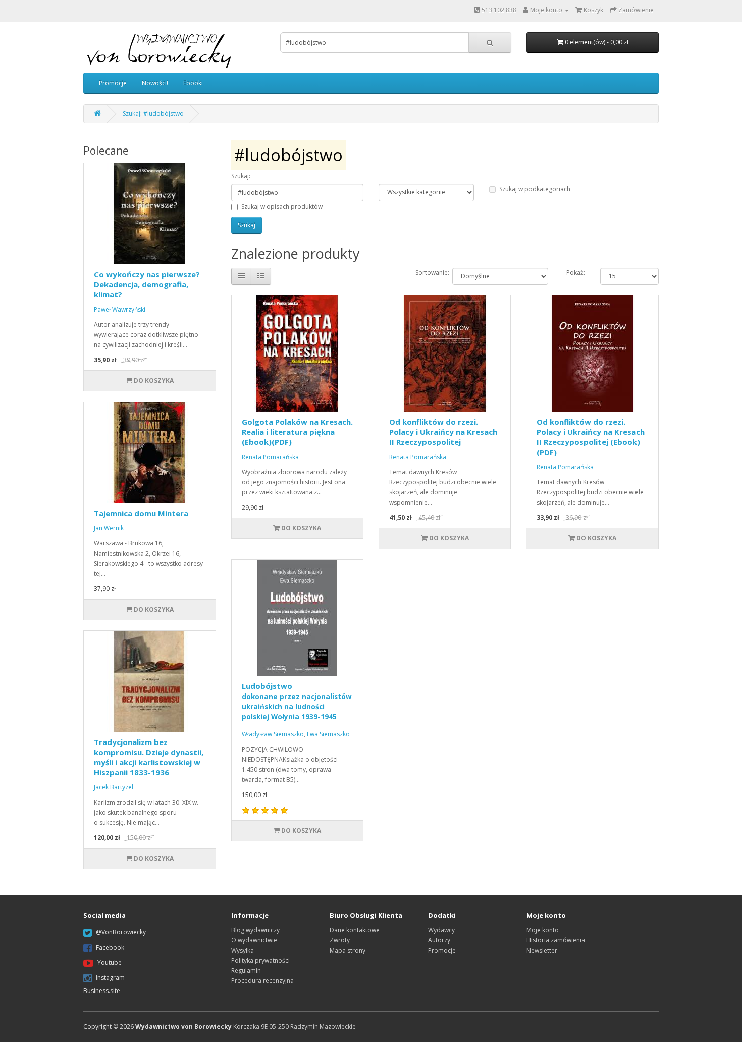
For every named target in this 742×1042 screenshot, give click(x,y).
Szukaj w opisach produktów (282, 206)
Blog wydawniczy (255, 930)
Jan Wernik (109, 528)
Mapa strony (347, 950)
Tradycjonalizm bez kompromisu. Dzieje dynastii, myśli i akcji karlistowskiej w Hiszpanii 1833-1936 (148, 757)
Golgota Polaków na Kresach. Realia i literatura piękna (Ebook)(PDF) (297, 432)
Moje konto (542, 930)
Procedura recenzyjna (262, 980)
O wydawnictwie (254, 940)
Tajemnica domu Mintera (141, 513)
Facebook (110, 947)
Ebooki (193, 83)
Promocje (113, 83)
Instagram (110, 977)
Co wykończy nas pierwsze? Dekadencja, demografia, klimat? (147, 284)
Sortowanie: (426, 272)
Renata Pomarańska (270, 457)
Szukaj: (240, 176)
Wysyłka (242, 950)
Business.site (101, 990)
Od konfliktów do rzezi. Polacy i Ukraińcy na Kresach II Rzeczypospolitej (443, 432)
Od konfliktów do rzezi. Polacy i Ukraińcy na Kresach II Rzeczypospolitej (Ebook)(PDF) (591, 437)
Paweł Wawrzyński (119, 309)
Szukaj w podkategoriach (534, 189)
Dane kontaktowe (355, 930)
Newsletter (541, 950)
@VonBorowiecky (121, 932)
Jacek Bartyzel (113, 787)
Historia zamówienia (555, 940)
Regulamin (246, 970)
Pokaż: (575, 272)
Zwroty (340, 940)
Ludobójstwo (297, 706)
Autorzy (439, 940)
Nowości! (155, 83)
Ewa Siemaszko (328, 734)
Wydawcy (441, 930)
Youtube (109, 962)
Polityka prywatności (260, 960)
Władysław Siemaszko (273, 734)
